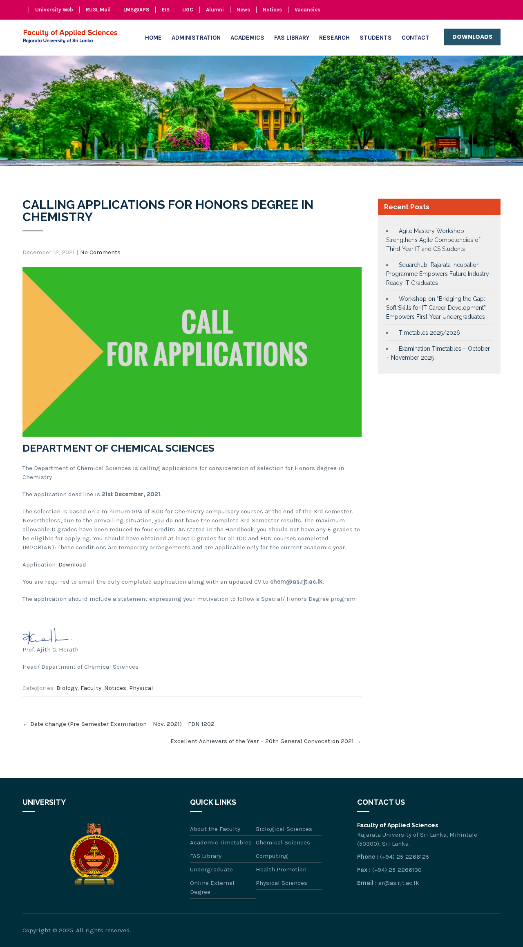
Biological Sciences (284, 829)
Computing (272, 856)
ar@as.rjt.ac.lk (398, 883)
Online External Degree (212, 887)
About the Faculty (215, 829)
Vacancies (307, 10)
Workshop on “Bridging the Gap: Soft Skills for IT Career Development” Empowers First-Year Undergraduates (436, 308)
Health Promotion (281, 869)
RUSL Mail (98, 10)
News (243, 10)
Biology (67, 688)
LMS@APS (136, 10)
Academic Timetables (221, 842)
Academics (247, 37)
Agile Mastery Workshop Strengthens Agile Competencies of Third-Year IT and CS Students (433, 240)
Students (376, 37)
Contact (415, 37)
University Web (54, 10)
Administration (196, 37)
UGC (187, 10)
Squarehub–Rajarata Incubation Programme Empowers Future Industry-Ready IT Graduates (439, 274)
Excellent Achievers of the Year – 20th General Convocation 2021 (266, 741)
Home (153, 37)
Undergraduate (211, 869)
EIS (166, 10)
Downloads (472, 37)
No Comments (100, 252)
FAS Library (291, 37)
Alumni (215, 10)
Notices (272, 10)
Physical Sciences (281, 883)
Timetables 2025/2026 (429, 332)
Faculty (90, 688)
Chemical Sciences (283, 842)
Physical (141, 688)
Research (334, 37)
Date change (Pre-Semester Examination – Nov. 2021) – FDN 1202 (118, 724)
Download (72, 564)
